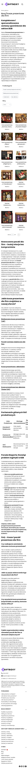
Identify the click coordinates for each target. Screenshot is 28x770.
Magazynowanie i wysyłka (8, 757)
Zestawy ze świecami (7, 743)
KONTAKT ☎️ (4, 749)
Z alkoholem (6, 97)
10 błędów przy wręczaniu (8, 698)
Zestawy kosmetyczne (7, 741)
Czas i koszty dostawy (7, 759)
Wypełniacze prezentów (7, 716)
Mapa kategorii (5, 755)
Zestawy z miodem (6, 737)
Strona (9, 234)
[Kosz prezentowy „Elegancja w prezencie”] (7, 155)
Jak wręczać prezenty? (7, 700)
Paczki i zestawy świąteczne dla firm (12, 89)
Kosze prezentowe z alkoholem (13, 367)
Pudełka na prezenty (6, 712)
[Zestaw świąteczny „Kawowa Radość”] (21, 217)
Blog (2, 751)
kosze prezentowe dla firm (17, 75)
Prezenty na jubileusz (7, 717)
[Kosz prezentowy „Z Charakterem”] (7, 175)
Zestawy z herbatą (6, 733)
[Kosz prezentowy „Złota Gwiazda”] (7, 217)
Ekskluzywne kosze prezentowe (10, 93)
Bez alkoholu (15, 97)
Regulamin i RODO (6, 761)
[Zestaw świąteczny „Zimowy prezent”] (21, 175)
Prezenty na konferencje (8, 725)
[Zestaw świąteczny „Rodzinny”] (21, 196)
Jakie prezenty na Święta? (8, 694)
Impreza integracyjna (7, 719)
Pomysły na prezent (6, 721)
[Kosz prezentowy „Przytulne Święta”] (21, 118)
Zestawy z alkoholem (7, 735)
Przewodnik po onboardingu (8, 701)
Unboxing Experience (6, 705)
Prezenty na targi (5, 723)
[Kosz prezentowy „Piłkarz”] (7, 137)
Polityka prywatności (6, 763)
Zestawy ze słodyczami (7, 739)
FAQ (2, 753)
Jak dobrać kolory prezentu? (9, 696)
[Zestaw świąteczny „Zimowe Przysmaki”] (7, 196)
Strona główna (4, 10)
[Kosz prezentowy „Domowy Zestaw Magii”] (7, 118)
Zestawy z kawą (5, 732)
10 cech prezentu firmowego (9, 703)
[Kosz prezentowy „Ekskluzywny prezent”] (21, 155)
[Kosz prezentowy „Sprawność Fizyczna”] (21, 137)
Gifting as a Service (6, 714)
